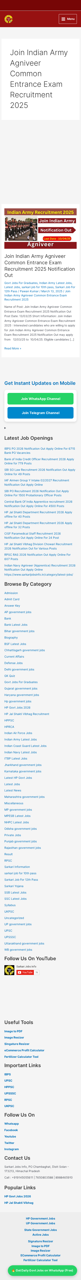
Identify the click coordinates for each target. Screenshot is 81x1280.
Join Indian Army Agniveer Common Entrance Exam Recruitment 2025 (37, 295)
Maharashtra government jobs (24, 796)
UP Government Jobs (40, 1223)
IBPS (7, 1074)
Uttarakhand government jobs (24, 943)
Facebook (11, 1130)
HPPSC (9, 720)
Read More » (12, 348)
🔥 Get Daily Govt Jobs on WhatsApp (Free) (42, 1270)
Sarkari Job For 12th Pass (21, 879)
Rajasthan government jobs (22, 847)
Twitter (9, 1143)
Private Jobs (12, 835)
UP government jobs (18, 924)
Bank (7, 618)
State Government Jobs (40, 1230)
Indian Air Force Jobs (18, 733)
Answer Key (12, 605)
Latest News (12, 790)
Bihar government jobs (19, 631)
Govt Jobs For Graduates (21, 283)
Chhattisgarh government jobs (24, 650)
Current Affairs (14, 656)
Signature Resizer (40, 1241)
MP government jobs (18, 809)
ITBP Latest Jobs (15, 758)
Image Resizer (14, 1037)
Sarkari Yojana (13, 886)
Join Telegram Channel (40, 413)
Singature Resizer (16, 1044)
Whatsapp (11, 1123)
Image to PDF (13, 1031)
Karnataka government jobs (22, 771)
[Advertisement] (40, 162)
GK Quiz (9, 675)
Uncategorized (14, 918)
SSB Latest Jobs (15, 892)
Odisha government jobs (20, 828)
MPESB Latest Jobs (17, 816)
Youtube (10, 1136)
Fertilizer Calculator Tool (21, 1056)
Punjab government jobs (20, 841)
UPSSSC (10, 937)
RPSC (8, 860)
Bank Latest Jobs (15, 624)
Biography (11, 637)
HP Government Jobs (40, 1218)
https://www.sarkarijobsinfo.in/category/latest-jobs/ (38, 574)
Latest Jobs (12, 287)
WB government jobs (18, 949)
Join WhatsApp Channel (40, 399)
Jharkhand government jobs (23, 765)
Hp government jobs (17, 701)
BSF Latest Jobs (15, 644)
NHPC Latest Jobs (16, 822)
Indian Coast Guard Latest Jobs (25, 745)
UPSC (8, 930)
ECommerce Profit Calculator (41, 1255)
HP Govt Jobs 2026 (17, 707)
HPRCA (9, 726)
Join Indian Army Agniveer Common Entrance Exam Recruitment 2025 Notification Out (39, 265)
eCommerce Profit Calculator (24, 1050)
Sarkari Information (17, 866)
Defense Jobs (13, 663)
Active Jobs (40, 1234)
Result (8, 854)
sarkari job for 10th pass (38, 287)
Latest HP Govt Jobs (18, 777)
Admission (11, 593)
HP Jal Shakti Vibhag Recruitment (26, 714)
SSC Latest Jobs (15, 898)
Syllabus (10, 905)
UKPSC (9, 911)
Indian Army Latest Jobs (55, 283)
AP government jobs (17, 612)
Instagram (11, 1149)
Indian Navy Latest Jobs (20, 752)
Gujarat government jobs (20, 688)
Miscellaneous (13, 803)
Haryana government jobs (21, 695)
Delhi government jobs (19, 669)
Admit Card (11, 599)
